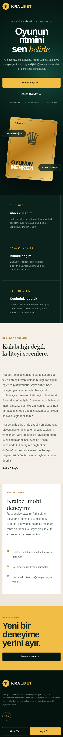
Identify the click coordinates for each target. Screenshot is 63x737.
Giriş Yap (15, 731)
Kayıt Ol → (45, 731)
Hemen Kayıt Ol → (31, 82)
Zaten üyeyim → (31, 93)
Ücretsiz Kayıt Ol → (31, 656)
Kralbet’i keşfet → (12, 468)
